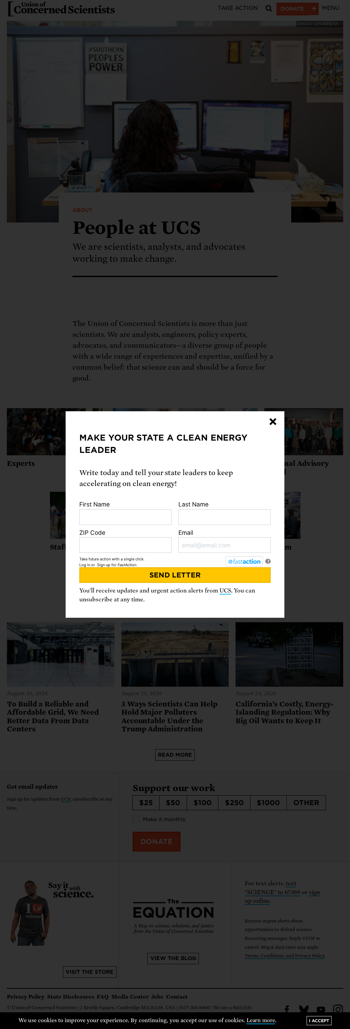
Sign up (103, 564)
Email (185, 532)
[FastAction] (244, 561)
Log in (84, 564)
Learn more (260, 1020)
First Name (94, 504)
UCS (225, 590)
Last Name (193, 504)
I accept (319, 1020)
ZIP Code (92, 532)
